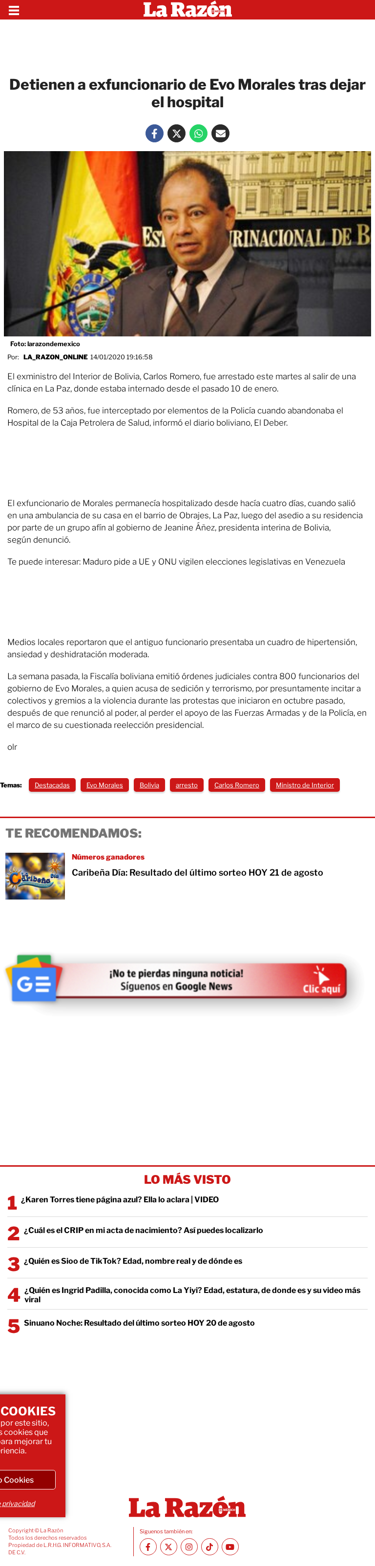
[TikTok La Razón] (209, 1546)
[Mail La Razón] (220, 133)
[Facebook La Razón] (155, 133)
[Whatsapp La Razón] (198, 133)
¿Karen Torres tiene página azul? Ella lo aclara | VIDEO (120, 1199)
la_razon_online (55, 357)
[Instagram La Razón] (189, 1546)
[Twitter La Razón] (176, 133)
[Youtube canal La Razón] (230, 1546)
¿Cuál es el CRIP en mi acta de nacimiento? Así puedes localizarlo (143, 1230)
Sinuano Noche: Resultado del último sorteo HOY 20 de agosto (139, 1323)
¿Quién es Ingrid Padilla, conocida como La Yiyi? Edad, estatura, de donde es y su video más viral (192, 1295)
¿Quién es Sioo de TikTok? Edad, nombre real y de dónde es (133, 1261)
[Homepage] (188, 9)
